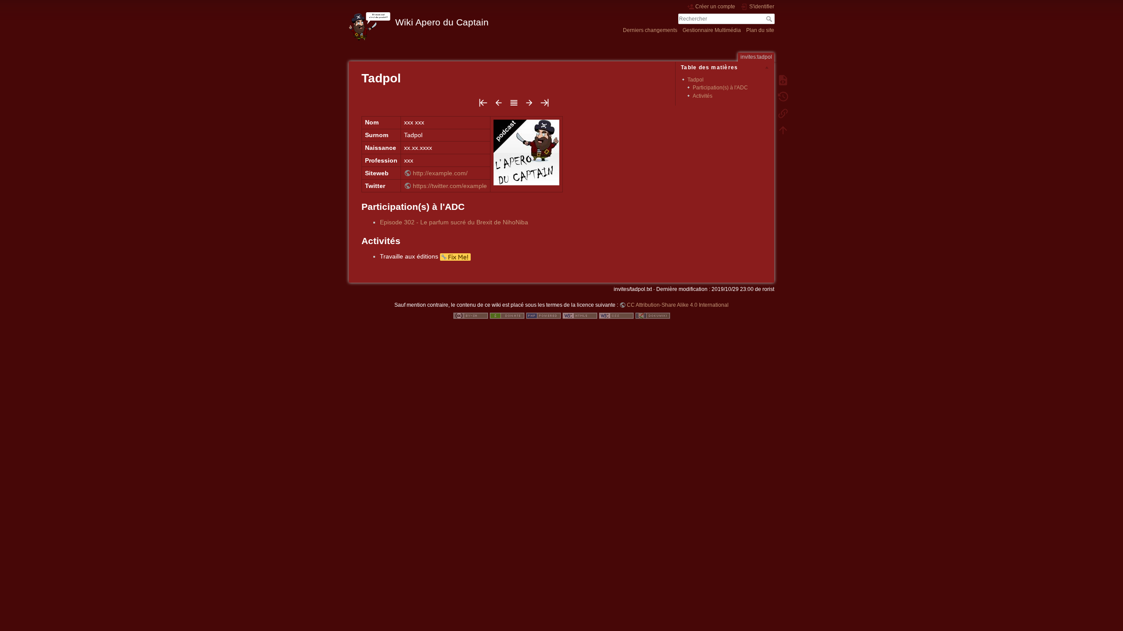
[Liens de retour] (783, 113)
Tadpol (695, 80)
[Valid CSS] (616, 315)
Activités (702, 96)
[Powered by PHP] (543, 315)
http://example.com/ (440, 173)
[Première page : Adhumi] (483, 105)
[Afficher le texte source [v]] (783, 79)
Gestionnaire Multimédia (712, 30)
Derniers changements (650, 30)
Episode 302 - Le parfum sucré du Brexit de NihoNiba (454, 222)
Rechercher (770, 19)
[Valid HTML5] (579, 315)
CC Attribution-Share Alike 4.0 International (678, 305)
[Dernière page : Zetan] (544, 105)
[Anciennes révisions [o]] (783, 96)
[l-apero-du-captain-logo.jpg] (526, 151)
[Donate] (507, 315)
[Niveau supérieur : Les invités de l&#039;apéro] (514, 105)
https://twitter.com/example (450, 185)
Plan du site (760, 30)
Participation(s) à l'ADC (720, 88)
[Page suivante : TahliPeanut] (529, 105)
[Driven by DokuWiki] (652, 315)
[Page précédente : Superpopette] (498, 105)
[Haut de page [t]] (783, 129)
